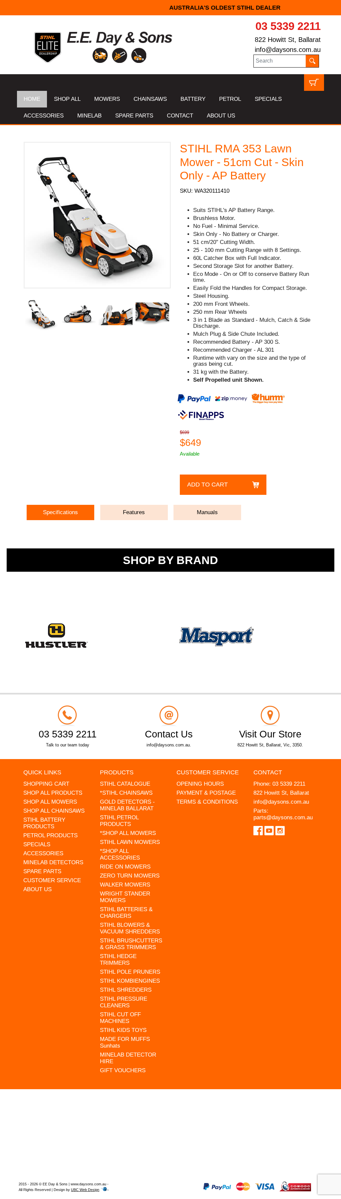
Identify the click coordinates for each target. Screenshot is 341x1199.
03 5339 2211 (288, 26)
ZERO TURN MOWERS (130, 876)
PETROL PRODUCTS (50, 835)
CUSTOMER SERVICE (52, 880)
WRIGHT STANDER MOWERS (125, 897)
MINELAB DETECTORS (53, 862)
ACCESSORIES (44, 115)
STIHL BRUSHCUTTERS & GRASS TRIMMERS (131, 943)
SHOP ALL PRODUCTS (52, 793)
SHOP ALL (67, 99)
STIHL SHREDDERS (126, 990)
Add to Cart (207, 484)
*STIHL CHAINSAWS (126, 793)
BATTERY (192, 99)
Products (117, 772)
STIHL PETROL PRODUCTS (119, 820)
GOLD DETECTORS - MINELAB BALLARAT (127, 805)
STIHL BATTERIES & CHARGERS (126, 912)
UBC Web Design (85, 1190)
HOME (32, 99)
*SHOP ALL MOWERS (128, 833)
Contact (267, 772)
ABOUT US (221, 115)
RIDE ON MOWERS (125, 867)
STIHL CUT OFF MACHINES (120, 1017)
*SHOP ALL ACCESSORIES (120, 854)
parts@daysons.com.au (283, 817)
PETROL (230, 99)
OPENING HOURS (200, 784)
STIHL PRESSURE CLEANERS (123, 1002)
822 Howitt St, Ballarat (288, 39)
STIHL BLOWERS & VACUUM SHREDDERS (130, 928)
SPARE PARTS (134, 115)
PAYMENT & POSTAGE (206, 793)
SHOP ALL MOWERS (50, 802)
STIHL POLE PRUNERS (130, 972)
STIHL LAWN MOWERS (130, 842)
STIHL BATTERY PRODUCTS (44, 823)
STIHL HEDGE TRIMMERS (118, 959)
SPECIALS (268, 99)
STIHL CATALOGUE (125, 784)
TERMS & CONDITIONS (207, 802)
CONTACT (180, 115)
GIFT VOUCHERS (123, 1070)
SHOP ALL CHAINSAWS (54, 811)
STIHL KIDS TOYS (123, 1030)
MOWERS (107, 99)
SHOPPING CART (46, 784)
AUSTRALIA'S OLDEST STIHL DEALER (170, 7)
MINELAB (89, 115)
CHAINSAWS (150, 99)
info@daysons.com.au (288, 49)
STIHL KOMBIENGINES (130, 981)
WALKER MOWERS (125, 885)
